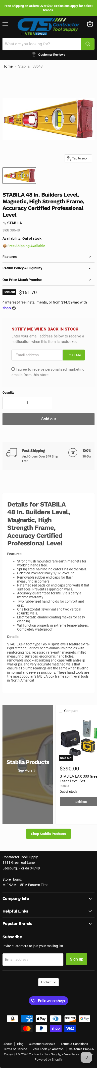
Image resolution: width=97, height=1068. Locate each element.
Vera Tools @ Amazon (48, 1049)
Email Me (73, 355)
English (46, 982)
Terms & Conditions (74, 1044)
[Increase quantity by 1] (46, 403)
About (7, 1044)
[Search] (88, 44)
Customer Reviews (42, 1044)
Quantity (8, 392)
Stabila (14, 223)
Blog (20, 1044)
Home (7, 66)
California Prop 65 (81, 1049)
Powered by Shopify (48, 1059)
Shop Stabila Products (48, 834)
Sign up (76, 959)
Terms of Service (15, 1049)
